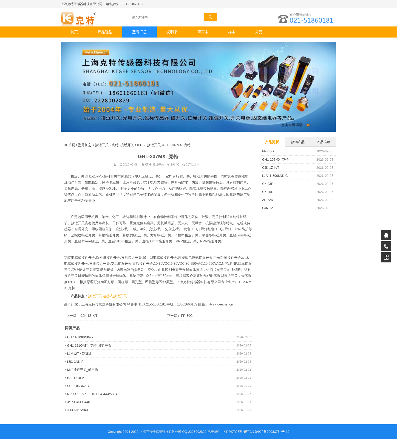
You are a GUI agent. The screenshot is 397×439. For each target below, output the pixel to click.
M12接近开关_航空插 (82, 370)
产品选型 (105, 32)
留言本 (202, 32)
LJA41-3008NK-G (80, 337)
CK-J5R (267, 192)
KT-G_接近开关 (149, 145)
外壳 (259, 32)
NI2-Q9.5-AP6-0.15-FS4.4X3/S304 (92, 394)
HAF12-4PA (75, 378)
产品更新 (272, 142)
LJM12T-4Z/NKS (79, 353)
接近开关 (102, 145)
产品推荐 (323, 142)
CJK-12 (267, 208)
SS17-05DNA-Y (78, 386)
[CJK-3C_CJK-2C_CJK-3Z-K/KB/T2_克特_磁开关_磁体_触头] (84, 17)
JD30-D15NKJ (77, 410)
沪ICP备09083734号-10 (272, 431)
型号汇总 (139, 32)
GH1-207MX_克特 (275, 159)
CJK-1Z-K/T (89, 315)
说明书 (172, 32)
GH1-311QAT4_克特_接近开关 (89, 345)
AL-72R (267, 200)
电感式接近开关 (115, 296)
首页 (74, 32)
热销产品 (298, 142)
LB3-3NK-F (75, 361)
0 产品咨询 (192, 164)
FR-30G (187, 315)
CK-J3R (267, 184)
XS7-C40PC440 (78, 402)
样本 (231, 32)
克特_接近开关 (123, 145)
